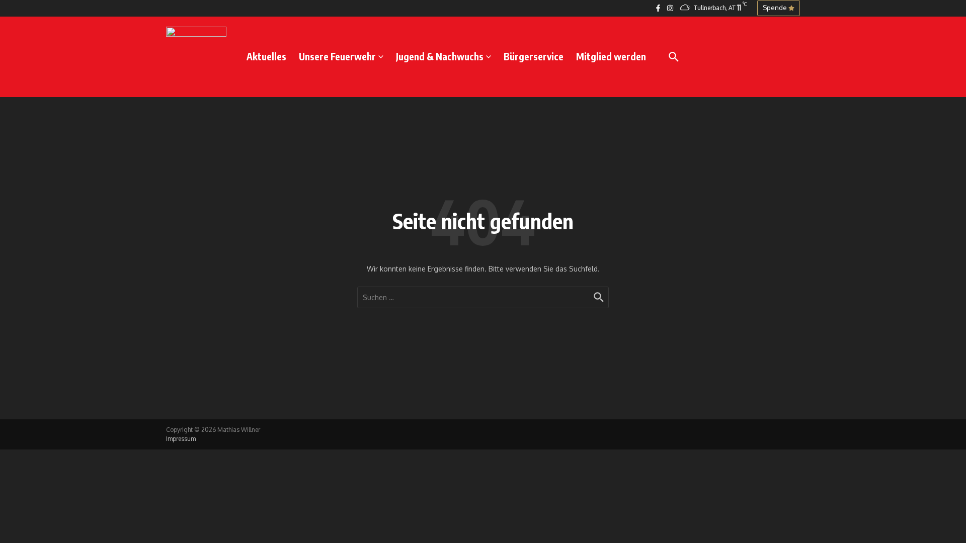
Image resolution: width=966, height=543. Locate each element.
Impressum (181, 438)
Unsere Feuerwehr (337, 56)
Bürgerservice (534, 56)
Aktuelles (266, 56)
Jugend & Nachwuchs (440, 56)
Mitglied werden (611, 56)
